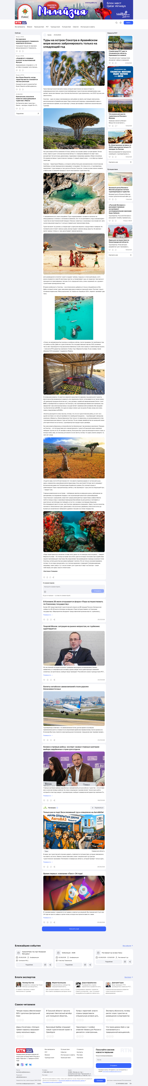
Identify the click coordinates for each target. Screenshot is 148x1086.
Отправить (113, 1065)
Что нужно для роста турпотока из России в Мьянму (117, 116)
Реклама (79, 1055)
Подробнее (29, 965)
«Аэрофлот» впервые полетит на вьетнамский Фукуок (25, 60)
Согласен (100, 1080)
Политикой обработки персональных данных (72, 1080)
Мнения (29, 27)
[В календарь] (45, 965)
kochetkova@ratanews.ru (23, 1072)
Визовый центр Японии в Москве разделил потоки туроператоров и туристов (119, 190)
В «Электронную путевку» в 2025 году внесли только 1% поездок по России (120, 147)
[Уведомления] (121, 23)
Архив (49, 35)
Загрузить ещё (74, 929)
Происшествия (39, 27)
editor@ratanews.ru (21, 1077)
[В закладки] (20, 51)
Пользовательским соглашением (52, 1082)
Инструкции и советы (88, 27)
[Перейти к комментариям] (23, 51)
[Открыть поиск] (116, 23)
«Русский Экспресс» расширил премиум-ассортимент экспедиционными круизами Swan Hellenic (120, 209)
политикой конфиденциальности (111, 1071)
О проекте (80, 1049)
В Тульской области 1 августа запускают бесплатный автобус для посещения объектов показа (59, 1015)
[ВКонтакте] (30, 1064)
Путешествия (66, 27)
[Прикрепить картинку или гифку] (45, 592)
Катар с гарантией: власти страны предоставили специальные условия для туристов (87, 1015)
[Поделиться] (53, 577)
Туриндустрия (55, 27)
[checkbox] (97, 1070)
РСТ (47, 27)
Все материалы (20, 27)
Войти (128, 23)
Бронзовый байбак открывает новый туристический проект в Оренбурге (59, 1029)
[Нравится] (17, 51)
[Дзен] (18, 1064)
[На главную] (21, 22)
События (76, 27)
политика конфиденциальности (25, 1083)
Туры (46, 851)
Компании (80, 1058)
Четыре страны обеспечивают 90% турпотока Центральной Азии (28, 1013)
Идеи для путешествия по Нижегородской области (119, 241)
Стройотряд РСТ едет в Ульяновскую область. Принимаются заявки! (118, 53)
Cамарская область (98, 851)
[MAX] (22, 1064)
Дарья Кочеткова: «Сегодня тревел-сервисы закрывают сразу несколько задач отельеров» (27, 1031)
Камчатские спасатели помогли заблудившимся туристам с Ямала (26, 99)
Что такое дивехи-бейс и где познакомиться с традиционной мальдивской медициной (117, 1031)
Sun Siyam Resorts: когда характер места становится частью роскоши (27, 79)
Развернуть (47, 615)
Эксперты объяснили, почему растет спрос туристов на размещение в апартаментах (118, 1013)
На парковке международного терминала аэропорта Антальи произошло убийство (27, 42)
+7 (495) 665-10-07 (47, 1072)
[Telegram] (26, 1064)
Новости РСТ (112, 33)
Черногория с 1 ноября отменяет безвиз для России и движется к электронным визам (88, 1031)
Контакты (80, 1052)
